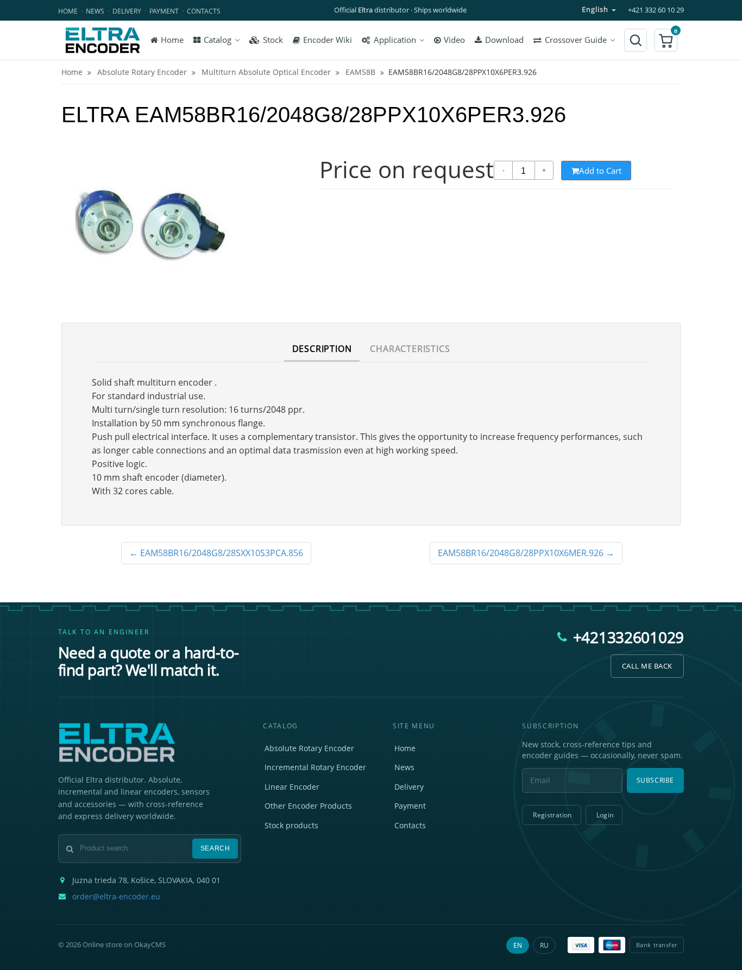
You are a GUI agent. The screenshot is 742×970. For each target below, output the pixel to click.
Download (504, 40)
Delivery (126, 11)
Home (68, 11)
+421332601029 (628, 637)
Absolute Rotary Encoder (309, 748)
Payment (164, 11)
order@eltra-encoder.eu (116, 897)
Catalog (217, 40)
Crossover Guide (576, 40)
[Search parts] (635, 40)
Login (605, 815)
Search (215, 848)
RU (544, 945)
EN (517, 945)
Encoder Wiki (327, 40)
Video (454, 40)
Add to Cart (600, 170)
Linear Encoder (292, 787)
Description (322, 349)
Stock (273, 40)
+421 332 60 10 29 (656, 10)
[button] (666, 40)
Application (395, 40)
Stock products (291, 825)
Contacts (204, 11)
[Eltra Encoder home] (103, 40)
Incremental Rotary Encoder (315, 767)
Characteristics (410, 349)
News (95, 11)
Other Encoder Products (308, 806)
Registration (552, 815)
